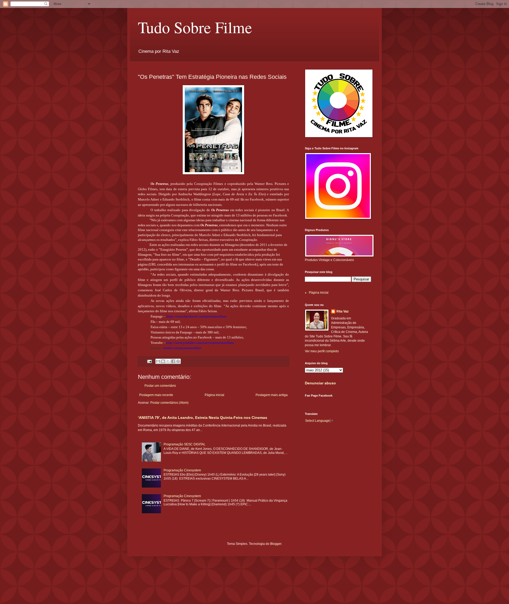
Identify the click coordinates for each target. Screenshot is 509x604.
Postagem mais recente (156, 395)
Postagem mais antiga (272, 395)
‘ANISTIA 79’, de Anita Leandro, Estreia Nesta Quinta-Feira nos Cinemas (202, 417)
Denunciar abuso (320, 383)
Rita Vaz (342, 311)
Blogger (275, 544)
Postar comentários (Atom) (169, 403)
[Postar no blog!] (163, 361)
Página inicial (214, 395)
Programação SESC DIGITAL (184, 444)
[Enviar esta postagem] (149, 361)
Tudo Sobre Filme (195, 27)
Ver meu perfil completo (322, 351)
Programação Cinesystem (182, 470)
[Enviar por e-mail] (158, 361)
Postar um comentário (160, 386)
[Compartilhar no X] (168, 361)
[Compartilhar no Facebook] (173, 361)
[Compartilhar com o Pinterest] (178, 361)
